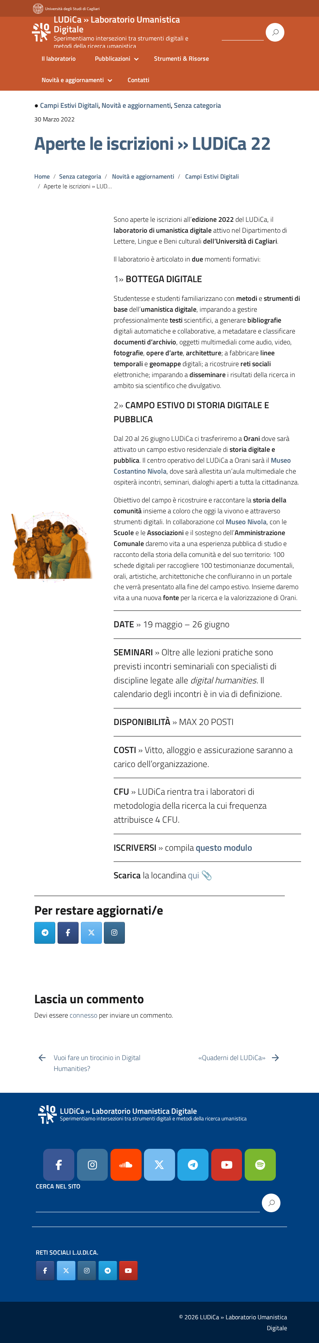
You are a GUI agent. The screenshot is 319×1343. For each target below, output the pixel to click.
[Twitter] (91, 933)
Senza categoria (197, 105)
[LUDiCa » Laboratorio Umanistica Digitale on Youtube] (226, 1165)
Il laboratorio (58, 58)
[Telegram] (44, 933)
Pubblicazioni (112, 58)
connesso (83, 1015)
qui (193, 875)
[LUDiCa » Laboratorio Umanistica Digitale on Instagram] (86, 1270)
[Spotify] (260, 1165)
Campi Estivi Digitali (69, 105)
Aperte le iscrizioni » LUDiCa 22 (152, 143)
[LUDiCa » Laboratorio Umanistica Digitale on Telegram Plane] (193, 1165)
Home (42, 176)
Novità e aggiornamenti (73, 79)
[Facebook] (68, 933)
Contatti (138, 79)
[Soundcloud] (126, 1165)
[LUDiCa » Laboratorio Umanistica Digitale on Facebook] (45, 1270)
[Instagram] (114, 933)
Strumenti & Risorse (181, 58)
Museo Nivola (246, 521)
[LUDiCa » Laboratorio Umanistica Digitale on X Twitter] (66, 1270)
